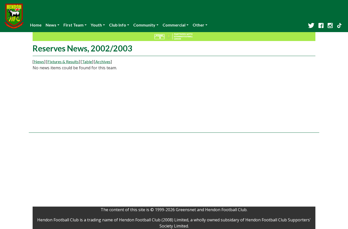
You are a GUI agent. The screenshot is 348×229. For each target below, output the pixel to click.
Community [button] (144, 24)
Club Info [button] (117, 24)
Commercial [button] (174, 24)
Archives (103, 61)
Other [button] (198, 24)
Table (87, 61)
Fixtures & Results (63, 61)
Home (36, 24)
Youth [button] (96, 24)
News (39, 61)
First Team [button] (73, 24)
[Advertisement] (270, 94)
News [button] (51, 24)
